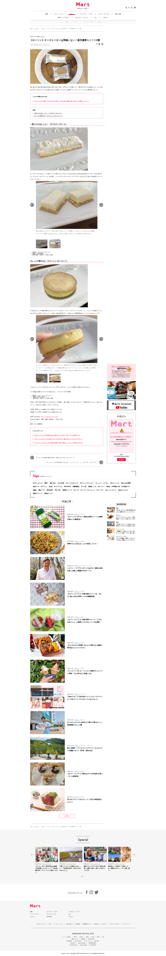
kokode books (73, 945)
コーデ (77, 490)
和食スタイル (75, 939)
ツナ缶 (84, 486)
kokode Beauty (81, 943)
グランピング (38, 483)
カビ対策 (61, 483)
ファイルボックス (72, 483)
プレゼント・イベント (81, 17)
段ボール (36, 486)
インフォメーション (58, 924)
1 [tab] (82, 876)
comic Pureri (78, 941)
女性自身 (83, 939)
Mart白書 (49, 916)
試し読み (121, 459)
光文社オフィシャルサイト (100, 924)
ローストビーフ (111, 490)
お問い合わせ (69, 924)
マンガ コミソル (88, 941)
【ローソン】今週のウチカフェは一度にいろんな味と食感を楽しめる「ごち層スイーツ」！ (61, 101)
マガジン (105, 17)
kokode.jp (72, 943)
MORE (66, 816)
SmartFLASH (91, 939)
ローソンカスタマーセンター (49, 416)
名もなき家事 (126, 483)
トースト (101, 490)
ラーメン (102, 486)
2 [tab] (84, 876)
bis (103, 936)
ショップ (76, 22)
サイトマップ (126, 924)
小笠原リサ (126, 486)
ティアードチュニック (88, 490)
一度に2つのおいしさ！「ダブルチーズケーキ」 (48, 113)
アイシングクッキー (87, 483)
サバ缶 (58, 490)
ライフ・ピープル (103, 14)
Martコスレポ (123, 490)
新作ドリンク (38, 493)
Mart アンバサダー (63, 17)
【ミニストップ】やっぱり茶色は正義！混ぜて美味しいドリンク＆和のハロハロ (58, 442)
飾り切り (53, 483)
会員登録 (78, 924)
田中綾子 (50, 490)
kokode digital (83, 945)
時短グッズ (48, 493)
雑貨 (46, 14)
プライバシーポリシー (115, 924)
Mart (93, 936)
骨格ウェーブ (67, 490)
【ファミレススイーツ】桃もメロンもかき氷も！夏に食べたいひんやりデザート (58, 439)
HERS (87, 936)
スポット (71, 14)
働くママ (42, 490)
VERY (75, 936)
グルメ (67, 22)
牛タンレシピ (115, 483)
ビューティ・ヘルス (86, 14)
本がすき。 (97, 941)
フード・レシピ (58, 14)
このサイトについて (41, 924)
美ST (98, 936)
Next (101, 205)
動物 (35, 490)
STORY (81, 936)
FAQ (50, 924)
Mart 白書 (118, 14)
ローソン (46, 45)
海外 (99, 22)
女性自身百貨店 (92, 943)
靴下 (46, 483)
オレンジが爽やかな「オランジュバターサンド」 (48, 116)
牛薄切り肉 (116, 486)
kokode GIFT (93, 945)
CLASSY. (68, 936)
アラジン (44, 486)
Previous (32, 205)
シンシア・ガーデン (102, 483)
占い (95, 17)
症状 (108, 486)
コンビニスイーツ (36, 45)
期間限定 (76, 486)
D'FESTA (68, 486)
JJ (62, 936)
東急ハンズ (92, 486)
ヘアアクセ (58, 486)
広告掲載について (87, 924)
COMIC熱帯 (69, 941)
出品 (51, 486)
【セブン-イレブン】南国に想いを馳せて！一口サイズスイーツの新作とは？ (57, 435)
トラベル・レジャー (88, 22)
